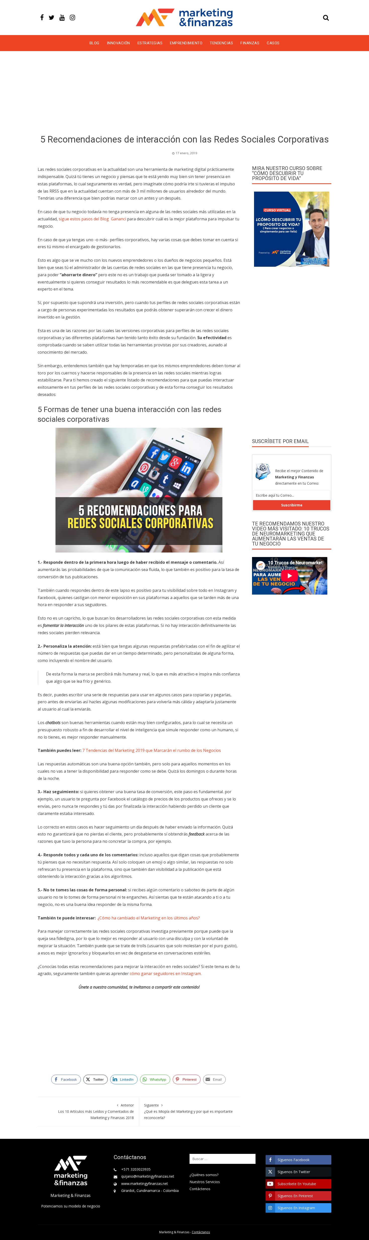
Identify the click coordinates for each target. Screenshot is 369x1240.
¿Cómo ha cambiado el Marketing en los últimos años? (149, 918)
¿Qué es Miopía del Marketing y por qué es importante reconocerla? (188, 1111)
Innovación (118, 43)
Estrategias (150, 43)
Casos (273, 43)
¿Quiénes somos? (204, 1174)
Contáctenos (200, 1188)
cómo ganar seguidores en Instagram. (166, 973)
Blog (94, 43)
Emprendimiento (186, 43)
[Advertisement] (184, 94)
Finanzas (249, 43)
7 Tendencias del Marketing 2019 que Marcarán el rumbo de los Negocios (151, 750)
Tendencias (221, 43)
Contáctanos (201, 1232)
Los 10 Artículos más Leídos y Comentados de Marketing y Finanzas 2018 (96, 1111)
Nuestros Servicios (205, 1181)
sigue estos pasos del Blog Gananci (93, 219)
